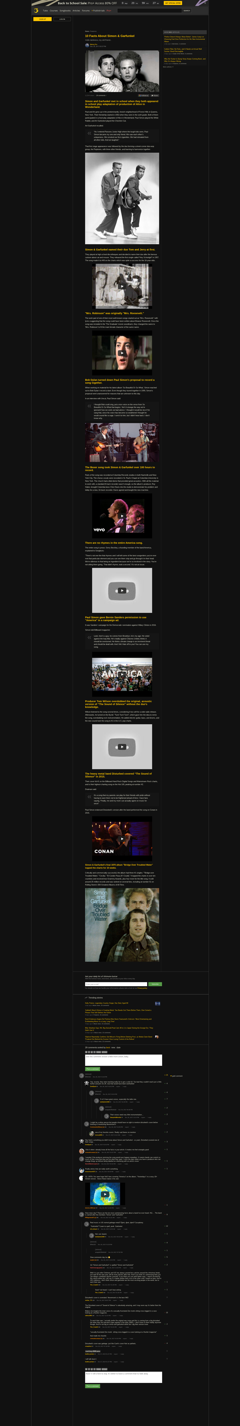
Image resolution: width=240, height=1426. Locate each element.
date (118, 1047)
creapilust (88, 1346)
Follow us (145, 96)
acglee (92, 1260)
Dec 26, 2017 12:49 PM (114, 1267)
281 (98, 1260)
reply (124, 1086)
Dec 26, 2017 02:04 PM (102, 1144)
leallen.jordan (89, 1354)
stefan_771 (88, 1300)
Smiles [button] (99, 1052)
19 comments (105, 1005)
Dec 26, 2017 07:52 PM (115, 1252)
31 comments (104, 1015)
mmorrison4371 (90, 1171)
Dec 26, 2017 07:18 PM (103, 1346)
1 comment (182, 44)
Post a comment (93, 1069)
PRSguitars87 (89, 1217)
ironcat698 (98, 1135)
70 (110, 1102)
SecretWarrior (89, 1164)
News (87, 31)
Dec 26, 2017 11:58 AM (108, 1229)
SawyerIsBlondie (115, 1117)
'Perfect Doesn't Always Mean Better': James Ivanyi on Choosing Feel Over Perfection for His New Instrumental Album (184, 39)
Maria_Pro (93, 44)
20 (98, 1164)
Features (175, 63)
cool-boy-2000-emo (93, 1351)
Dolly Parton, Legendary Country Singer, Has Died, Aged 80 (106, 1003)
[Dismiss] (205, 3)
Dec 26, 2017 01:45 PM (109, 1285)
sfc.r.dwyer (93, 1229)
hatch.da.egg (94, 1267)
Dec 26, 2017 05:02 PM (115, 1236)
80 (97, 1086)
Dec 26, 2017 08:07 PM (104, 1300)
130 (93, 1300)
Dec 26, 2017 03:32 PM (109, 1164)
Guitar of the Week (178, 53)
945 (97, 1217)
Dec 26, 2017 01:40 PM (100, 1077)
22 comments (106, 1041)
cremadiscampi (90, 1152)
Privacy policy (142, 988)
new (113, 1047)
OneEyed (93, 1086)
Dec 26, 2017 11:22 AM (107, 1217)
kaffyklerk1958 (105, 1102)
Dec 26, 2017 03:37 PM (109, 1152)
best (108, 1047)
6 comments (188, 53)
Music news (96, 1005)
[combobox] (123, 1060)
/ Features (93, 31)
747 (96, 1208)
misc (170, 32)
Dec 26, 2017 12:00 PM (107, 1208)
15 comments (106, 1023)
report (118, 1086)
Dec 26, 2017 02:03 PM (110, 1094)
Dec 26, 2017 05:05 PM (106, 1171)
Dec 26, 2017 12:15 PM (103, 1315)
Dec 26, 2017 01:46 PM (115, 1292)
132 (104, 1267)
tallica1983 (88, 1315)
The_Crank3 (94, 1285)
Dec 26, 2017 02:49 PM (120, 1102)
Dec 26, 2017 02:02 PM (107, 1086)
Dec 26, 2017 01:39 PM (105, 1244)
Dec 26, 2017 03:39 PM (114, 1338)
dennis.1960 (89, 1208)
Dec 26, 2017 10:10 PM (132, 1117)
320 (99, 1285)
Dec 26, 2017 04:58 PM (116, 1127)
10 (103, 1135)
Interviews (175, 44)
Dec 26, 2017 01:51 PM (109, 1327)
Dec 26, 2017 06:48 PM (125, 1109)
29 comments (100, 95)
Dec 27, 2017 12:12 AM (113, 1135)
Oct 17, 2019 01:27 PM (105, 1354)
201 (105, 1127)
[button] (167, 1081)
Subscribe (155, 984)
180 (93, 1315)
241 (99, 1152)
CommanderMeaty (96, 1127)
